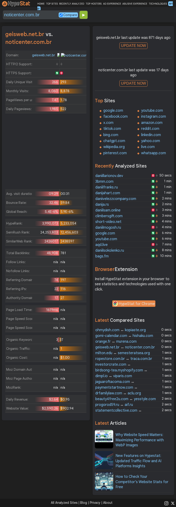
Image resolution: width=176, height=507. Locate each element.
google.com (113, 110)
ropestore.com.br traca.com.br (123, 358)
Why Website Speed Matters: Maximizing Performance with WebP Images (140, 440)
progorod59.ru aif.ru (114, 404)
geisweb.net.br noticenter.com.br (125, 347)
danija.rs (102, 204)
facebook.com (115, 116)
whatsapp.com (153, 153)
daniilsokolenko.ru (109, 250)
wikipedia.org (114, 147)
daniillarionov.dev (109, 176)
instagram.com (153, 116)
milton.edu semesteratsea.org (122, 353)
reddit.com (150, 128)
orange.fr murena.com (116, 341)
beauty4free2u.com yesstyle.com (125, 399)
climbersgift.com (109, 216)
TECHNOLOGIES (158, 3)
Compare (70, 15)
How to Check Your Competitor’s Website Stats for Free (142, 481)
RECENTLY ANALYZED (71, 3)
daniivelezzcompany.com (115, 199)
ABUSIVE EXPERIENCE (134, 3)
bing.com (110, 135)
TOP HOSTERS (94, 3)
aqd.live (101, 244)
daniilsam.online (108, 210)
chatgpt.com (114, 141)
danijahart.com (107, 193)
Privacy (95, 503)
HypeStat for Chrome (137, 304)
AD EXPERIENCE (112, 3)
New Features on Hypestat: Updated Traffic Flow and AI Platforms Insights (138, 460)
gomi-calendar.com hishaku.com (124, 335)
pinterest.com (115, 153)
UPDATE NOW (133, 46)
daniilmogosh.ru (108, 227)
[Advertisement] (46, 152)
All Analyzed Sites (64, 503)
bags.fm (102, 256)
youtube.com (152, 110)
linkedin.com (151, 135)
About (108, 503)
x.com (108, 122)
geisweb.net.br (44, 55)
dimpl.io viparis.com (113, 376)
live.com (148, 147)
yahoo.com (150, 141)
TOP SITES (52, 3)
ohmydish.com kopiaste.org (120, 330)
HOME (40, 3)
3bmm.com (104, 181)
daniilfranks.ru (106, 187)
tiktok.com (112, 128)
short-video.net (108, 221)
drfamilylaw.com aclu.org (118, 393)
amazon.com (151, 122)
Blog (83, 503)
